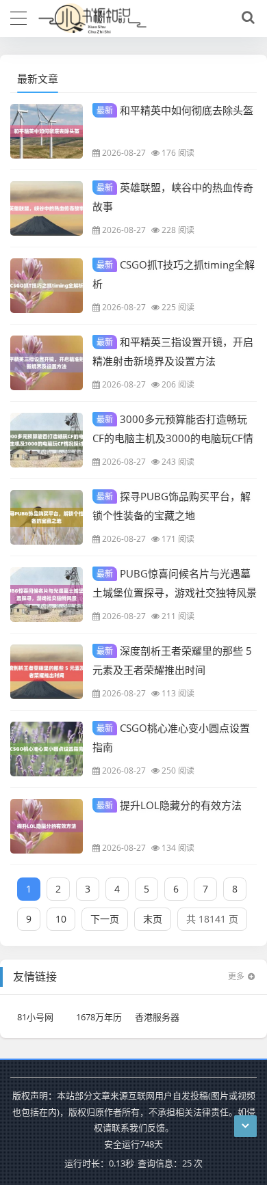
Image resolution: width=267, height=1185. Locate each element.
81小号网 (35, 1017)
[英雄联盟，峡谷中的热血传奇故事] (46, 208)
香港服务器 (157, 1017)
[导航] (18, 16)
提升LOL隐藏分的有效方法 (169, 805)
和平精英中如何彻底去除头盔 (175, 110)
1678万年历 (99, 1017)
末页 (152, 918)
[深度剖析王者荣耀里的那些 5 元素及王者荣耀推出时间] (46, 671)
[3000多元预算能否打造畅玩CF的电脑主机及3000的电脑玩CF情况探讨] (46, 440)
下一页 (104, 918)
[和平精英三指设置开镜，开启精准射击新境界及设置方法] (46, 363)
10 (60, 918)
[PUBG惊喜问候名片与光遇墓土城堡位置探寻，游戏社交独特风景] (46, 594)
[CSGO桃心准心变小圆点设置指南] (46, 749)
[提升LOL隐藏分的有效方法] (46, 826)
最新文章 (37, 78)
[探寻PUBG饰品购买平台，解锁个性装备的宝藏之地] (46, 517)
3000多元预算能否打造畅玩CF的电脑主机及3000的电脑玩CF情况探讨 (172, 437)
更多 (236, 976)
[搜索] (245, 17)
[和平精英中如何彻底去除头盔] (46, 131)
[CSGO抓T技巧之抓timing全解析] (46, 285)
